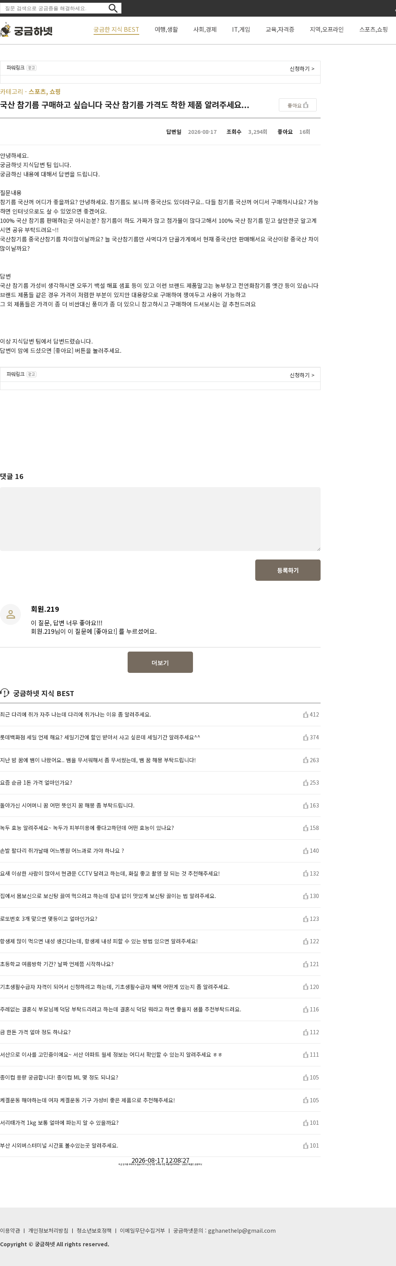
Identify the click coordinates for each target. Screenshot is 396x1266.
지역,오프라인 (327, 29)
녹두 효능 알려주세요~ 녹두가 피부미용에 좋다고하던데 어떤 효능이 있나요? (87, 827)
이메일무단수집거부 (142, 1230)
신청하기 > (302, 68)
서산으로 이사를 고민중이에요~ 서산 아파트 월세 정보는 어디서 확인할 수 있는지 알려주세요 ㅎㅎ (111, 1054)
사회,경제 (205, 29)
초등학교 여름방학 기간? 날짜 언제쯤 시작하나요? (57, 964)
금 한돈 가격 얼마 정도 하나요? (35, 1032)
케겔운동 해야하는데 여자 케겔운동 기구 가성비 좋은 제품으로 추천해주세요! (87, 1100)
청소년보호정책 (94, 1230)
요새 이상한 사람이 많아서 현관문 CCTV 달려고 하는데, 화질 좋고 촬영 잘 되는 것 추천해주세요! (110, 873)
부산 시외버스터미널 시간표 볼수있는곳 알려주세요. (59, 1145)
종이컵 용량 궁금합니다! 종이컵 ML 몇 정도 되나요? (59, 1077)
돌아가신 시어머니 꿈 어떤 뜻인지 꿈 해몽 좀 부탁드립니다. (67, 805)
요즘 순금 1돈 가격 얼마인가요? (36, 782)
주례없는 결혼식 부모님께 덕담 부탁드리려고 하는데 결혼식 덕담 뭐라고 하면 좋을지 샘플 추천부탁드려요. (120, 1009)
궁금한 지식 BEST (116, 29)
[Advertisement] (160, 424)
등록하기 (288, 570)
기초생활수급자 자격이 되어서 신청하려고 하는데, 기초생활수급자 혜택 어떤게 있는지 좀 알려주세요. (115, 987)
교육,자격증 (280, 29)
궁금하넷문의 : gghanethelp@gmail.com (224, 1230)
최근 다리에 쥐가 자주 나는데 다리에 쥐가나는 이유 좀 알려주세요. (75, 714)
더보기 (160, 662)
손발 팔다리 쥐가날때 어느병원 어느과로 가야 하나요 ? (62, 850)
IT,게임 (241, 29)
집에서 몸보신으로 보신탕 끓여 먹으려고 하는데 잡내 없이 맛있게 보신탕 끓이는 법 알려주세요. (108, 896)
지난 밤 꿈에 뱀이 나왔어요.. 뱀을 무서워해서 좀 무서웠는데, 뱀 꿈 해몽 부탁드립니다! (98, 760)
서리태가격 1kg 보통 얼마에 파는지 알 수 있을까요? (59, 1122)
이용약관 (10, 1230)
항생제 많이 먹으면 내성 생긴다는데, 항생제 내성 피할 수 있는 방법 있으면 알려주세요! (99, 941)
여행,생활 (166, 29)
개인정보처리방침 (48, 1230)
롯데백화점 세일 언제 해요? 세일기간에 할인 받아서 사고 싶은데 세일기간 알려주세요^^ (100, 737)
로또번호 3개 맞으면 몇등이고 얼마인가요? (48, 918)
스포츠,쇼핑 (373, 29)
